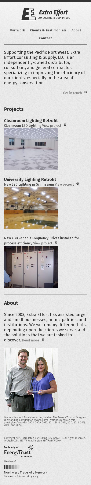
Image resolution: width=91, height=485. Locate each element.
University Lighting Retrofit (30, 179)
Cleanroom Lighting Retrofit (31, 120)
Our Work (17, 30)
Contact (45, 38)
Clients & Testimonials (48, 30)
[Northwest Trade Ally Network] (25, 469)
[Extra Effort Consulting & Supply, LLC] (45, 14)
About (76, 30)
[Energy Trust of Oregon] (19, 451)
